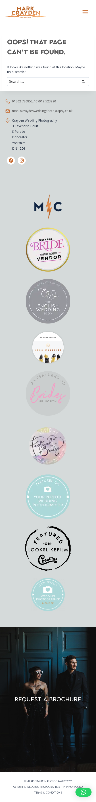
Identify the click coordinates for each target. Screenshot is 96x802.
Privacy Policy (73, 786)
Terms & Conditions (48, 792)
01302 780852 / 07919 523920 (34, 101)
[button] (83, 792)
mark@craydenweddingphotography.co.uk (42, 111)
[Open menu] (85, 12)
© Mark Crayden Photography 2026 (48, 781)
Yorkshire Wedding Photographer (36, 786)
